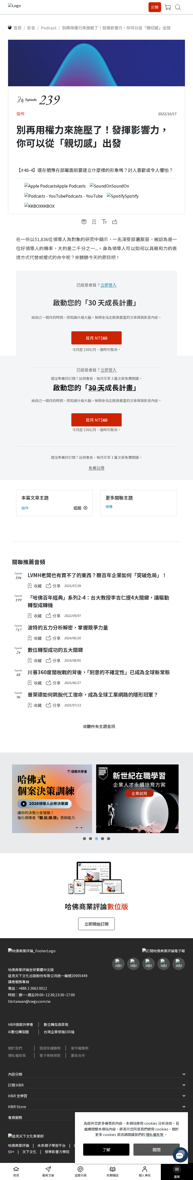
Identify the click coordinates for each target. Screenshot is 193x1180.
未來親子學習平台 (51, 1145)
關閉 (157, 1150)
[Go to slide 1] (84, 838)
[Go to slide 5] (108, 838)
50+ (11, 1151)
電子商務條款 (50, 1055)
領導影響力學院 (57, 1151)
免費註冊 (96, 468)
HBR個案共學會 (20, 1024)
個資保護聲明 (50, 1048)
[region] (96, 798)
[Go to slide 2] (90, 838)
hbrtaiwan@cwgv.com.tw (29, 1001)
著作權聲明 (79, 1048)
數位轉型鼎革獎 (56, 1024)
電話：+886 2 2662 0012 (27, 988)
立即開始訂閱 (96, 924)
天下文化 (29, 1151)
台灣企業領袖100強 (59, 1031)
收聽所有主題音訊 (99, 726)
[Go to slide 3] (96, 838)
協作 (24, 508)
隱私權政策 (17, 1055)
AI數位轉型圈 (18, 1031)
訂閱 (154, 7)
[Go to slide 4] (102, 838)
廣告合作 (78, 1055)
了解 (106, 1150)
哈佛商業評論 (18, 1145)
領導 (109, 506)
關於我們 (15, 1048)
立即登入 (109, 285)
